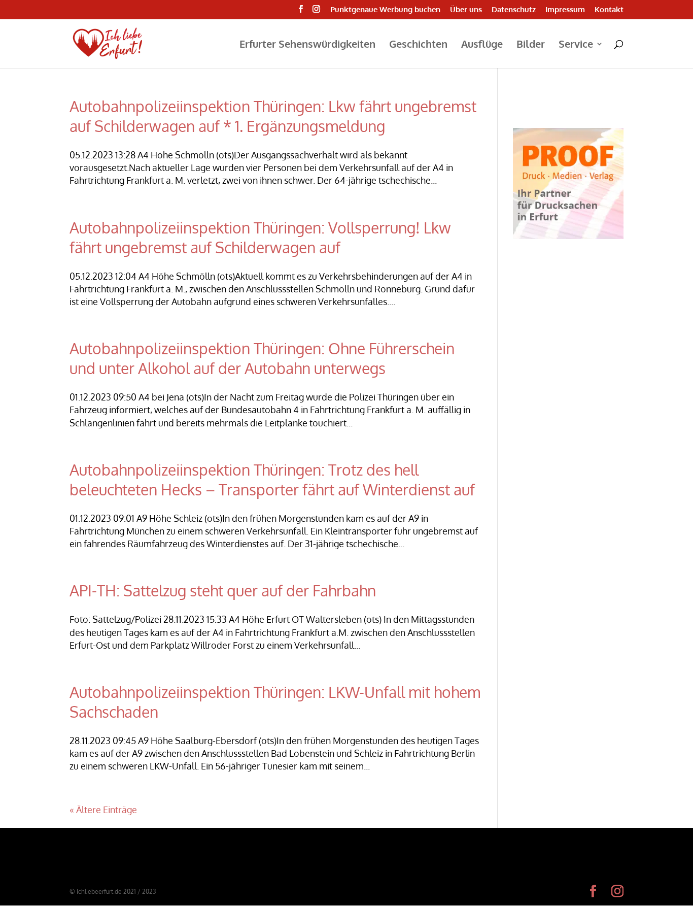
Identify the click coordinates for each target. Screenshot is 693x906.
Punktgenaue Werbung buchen (385, 10)
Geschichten (418, 45)
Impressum (565, 10)
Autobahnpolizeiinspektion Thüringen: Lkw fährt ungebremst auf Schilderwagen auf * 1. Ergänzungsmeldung (273, 116)
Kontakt (609, 10)
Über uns (466, 10)
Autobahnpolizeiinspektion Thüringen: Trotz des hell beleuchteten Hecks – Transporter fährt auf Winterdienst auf (272, 479)
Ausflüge (482, 45)
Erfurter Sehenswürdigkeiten (307, 45)
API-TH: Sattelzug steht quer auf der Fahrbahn (223, 590)
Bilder (530, 45)
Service (576, 45)
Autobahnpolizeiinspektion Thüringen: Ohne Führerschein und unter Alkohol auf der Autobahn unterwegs (262, 358)
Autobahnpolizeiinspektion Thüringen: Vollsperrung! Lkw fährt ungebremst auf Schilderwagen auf (260, 237)
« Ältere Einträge (103, 809)
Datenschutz (514, 10)
